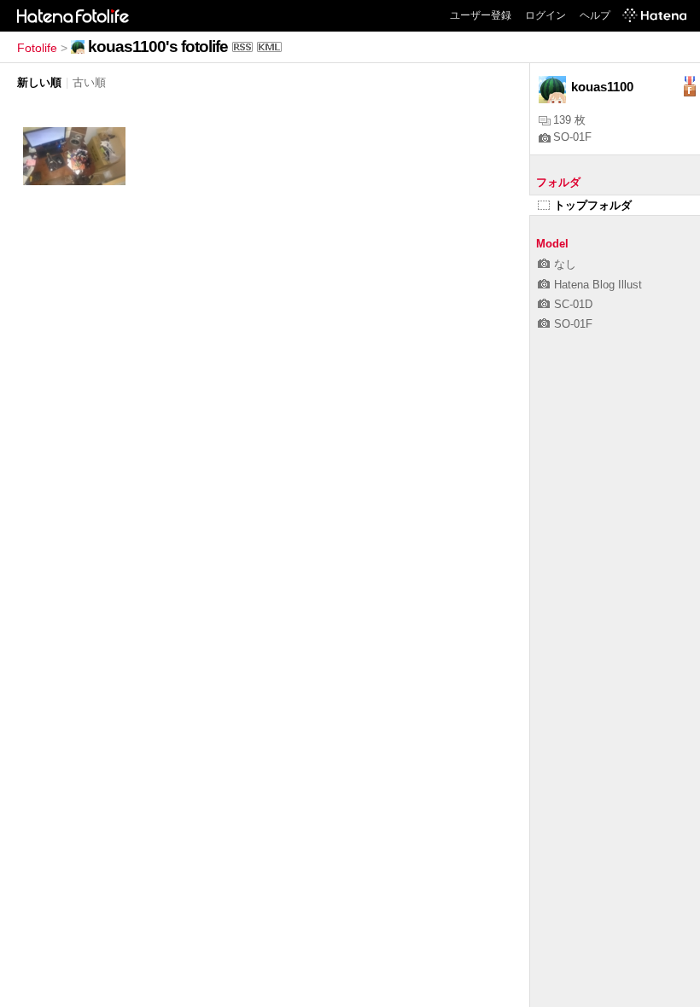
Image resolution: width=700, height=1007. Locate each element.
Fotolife (37, 48)
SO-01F (572, 137)
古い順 (89, 82)
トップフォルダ (593, 205)
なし (565, 264)
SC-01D (573, 304)
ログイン (545, 15)
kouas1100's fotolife (158, 46)
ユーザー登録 (480, 15)
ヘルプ (595, 15)
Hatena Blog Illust (598, 284)
